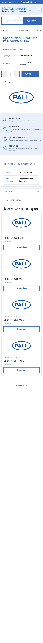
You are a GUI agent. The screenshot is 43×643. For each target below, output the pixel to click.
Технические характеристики (19, 164)
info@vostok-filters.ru (28, 2)
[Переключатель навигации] (38, 9)
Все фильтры (21, 385)
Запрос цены (10, 82)
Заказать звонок (7, 2)
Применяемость (12, 200)
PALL (22, 49)
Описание (9, 192)
